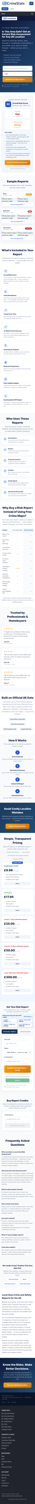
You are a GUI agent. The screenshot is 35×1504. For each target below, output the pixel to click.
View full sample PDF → (17, 204)
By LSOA (4, 1424)
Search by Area (25, 1031)
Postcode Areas (13, 1279)
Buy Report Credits (17, 1125)
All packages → (28, 1016)
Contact (13, 1402)
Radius (6, 1048)
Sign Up (5, 8)
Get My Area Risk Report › (15, 79)
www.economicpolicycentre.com (12, 1496)
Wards (24, 1279)
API (8, 1402)
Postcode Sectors (25, 1284)
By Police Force (6, 1427)
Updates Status (6, 1461)
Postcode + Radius (9, 1031)
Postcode (7, 1039)
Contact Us (5, 1483)
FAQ (3, 1459)
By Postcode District (8, 1413)
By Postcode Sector (8, 1416)
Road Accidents (7, 1443)
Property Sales (6, 1437)
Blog (3, 1456)
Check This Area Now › (17, 826)
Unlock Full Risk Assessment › (17, 162)
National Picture (7, 1467)
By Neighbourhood (8, 1419)
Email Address (8, 1057)
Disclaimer (5, 1486)
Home (4, 1402)
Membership (5, 1475)
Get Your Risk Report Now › (17, 1385)
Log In (12, 8)
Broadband (5, 1445)
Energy (4, 1448)
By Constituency (7, 1421)
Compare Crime (6, 1429)
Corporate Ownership (8, 1440)
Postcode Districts (10, 1284)
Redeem (17, 1080)
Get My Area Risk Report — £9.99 (17, 1069)
